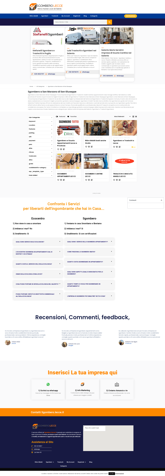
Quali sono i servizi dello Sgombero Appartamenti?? (87, 242)
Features (32, 129)
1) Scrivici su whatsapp (48, 390)
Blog (90, 462)
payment (32, 141)
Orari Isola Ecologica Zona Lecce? (29, 274)
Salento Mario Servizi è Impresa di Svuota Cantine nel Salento (116, 53)
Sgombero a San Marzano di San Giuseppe (60, 86)
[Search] (109, 22)
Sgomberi (49, 462)
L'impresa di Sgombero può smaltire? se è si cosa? (86, 296)
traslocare (32, 156)
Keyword (32, 121)
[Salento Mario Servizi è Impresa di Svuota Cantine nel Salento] (102, 47)
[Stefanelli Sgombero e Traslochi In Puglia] (34, 47)
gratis (31, 164)
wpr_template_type (36, 171)
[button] (38, 241)
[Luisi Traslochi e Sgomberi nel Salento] (68, 47)
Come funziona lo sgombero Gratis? (81, 252)
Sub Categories (34, 117)
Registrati (81, 462)
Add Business (130, 16)
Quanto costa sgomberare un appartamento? (85, 262)
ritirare (31, 152)
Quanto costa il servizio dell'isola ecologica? (34, 264)
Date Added (33, 175)
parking (31, 133)
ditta (30, 160)
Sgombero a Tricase (118, 171)
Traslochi (60, 462)
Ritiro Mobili (38, 462)
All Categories (40, 86)
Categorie (63, 466)
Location (32, 125)
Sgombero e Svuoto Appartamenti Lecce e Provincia (67, 143)
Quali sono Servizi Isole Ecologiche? (30, 242)
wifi (30, 137)
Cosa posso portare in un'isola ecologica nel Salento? (37, 284)
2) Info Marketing (82, 390)
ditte (30, 148)
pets (30, 144)
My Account (70, 462)
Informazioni (119, 473)
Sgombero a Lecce (62, 137)
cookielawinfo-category (37, 168)
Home (31, 86)
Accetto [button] (112, 473)
